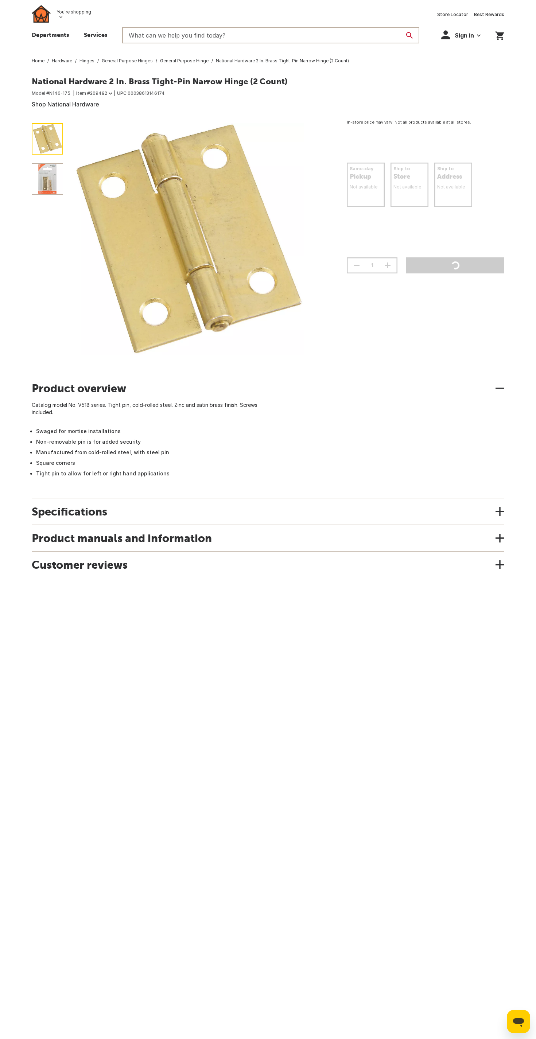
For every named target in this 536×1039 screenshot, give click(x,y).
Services (96, 34)
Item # (91, 93)
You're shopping (74, 12)
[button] (461, 34)
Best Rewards (489, 14)
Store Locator (452, 14)
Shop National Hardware (65, 104)
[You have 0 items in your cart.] (499, 34)
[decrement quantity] (356, 265)
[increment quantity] (387, 265)
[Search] (409, 35)
